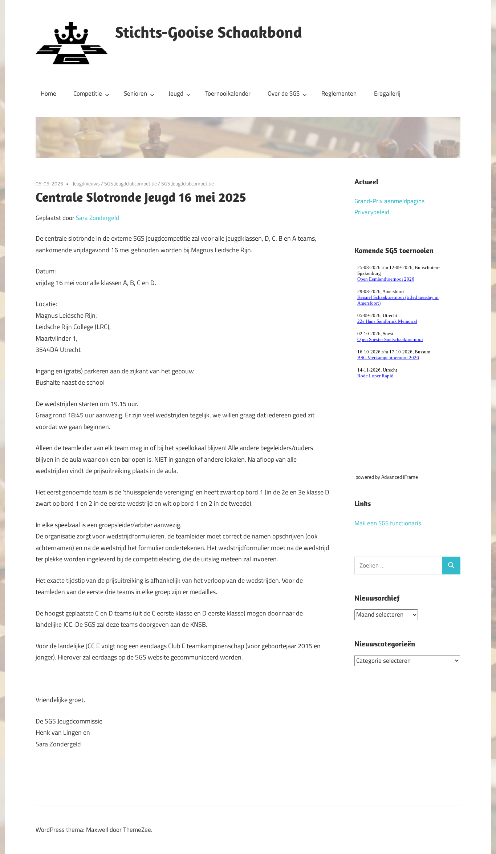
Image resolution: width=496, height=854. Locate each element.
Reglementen (339, 93)
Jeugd (175, 93)
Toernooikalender (228, 93)
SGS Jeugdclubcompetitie (130, 183)
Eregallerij (387, 93)
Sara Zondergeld (97, 217)
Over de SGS (284, 93)
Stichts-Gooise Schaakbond (208, 32)
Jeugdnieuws (86, 183)
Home (48, 93)
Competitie (87, 93)
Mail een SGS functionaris (387, 523)
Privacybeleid (371, 212)
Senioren (135, 93)
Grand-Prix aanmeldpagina (389, 201)
